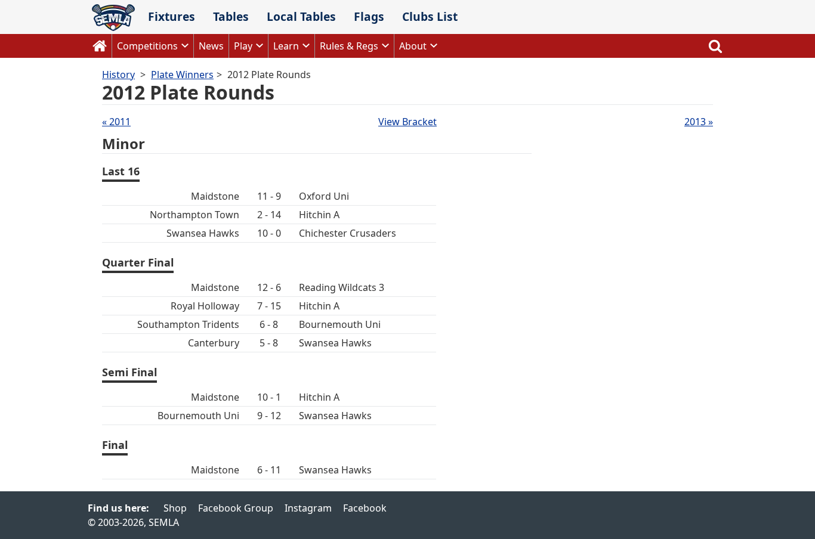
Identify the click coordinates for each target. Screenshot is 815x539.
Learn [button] (286, 45)
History (118, 74)
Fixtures (171, 16)
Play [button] (243, 45)
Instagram (308, 508)
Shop (175, 508)
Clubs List (430, 16)
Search (715, 46)
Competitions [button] (147, 45)
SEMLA (113, 17)
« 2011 (116, 121)
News (211, 45)
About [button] (413, 45)
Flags (369, 16)
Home (100, 46)
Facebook (365, 508)
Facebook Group (235, 508)
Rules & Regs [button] (349, 45)
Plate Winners (182, 74)
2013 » (698, 121)
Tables (231, 16)
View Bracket (407, 121)
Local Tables (301, 16)
